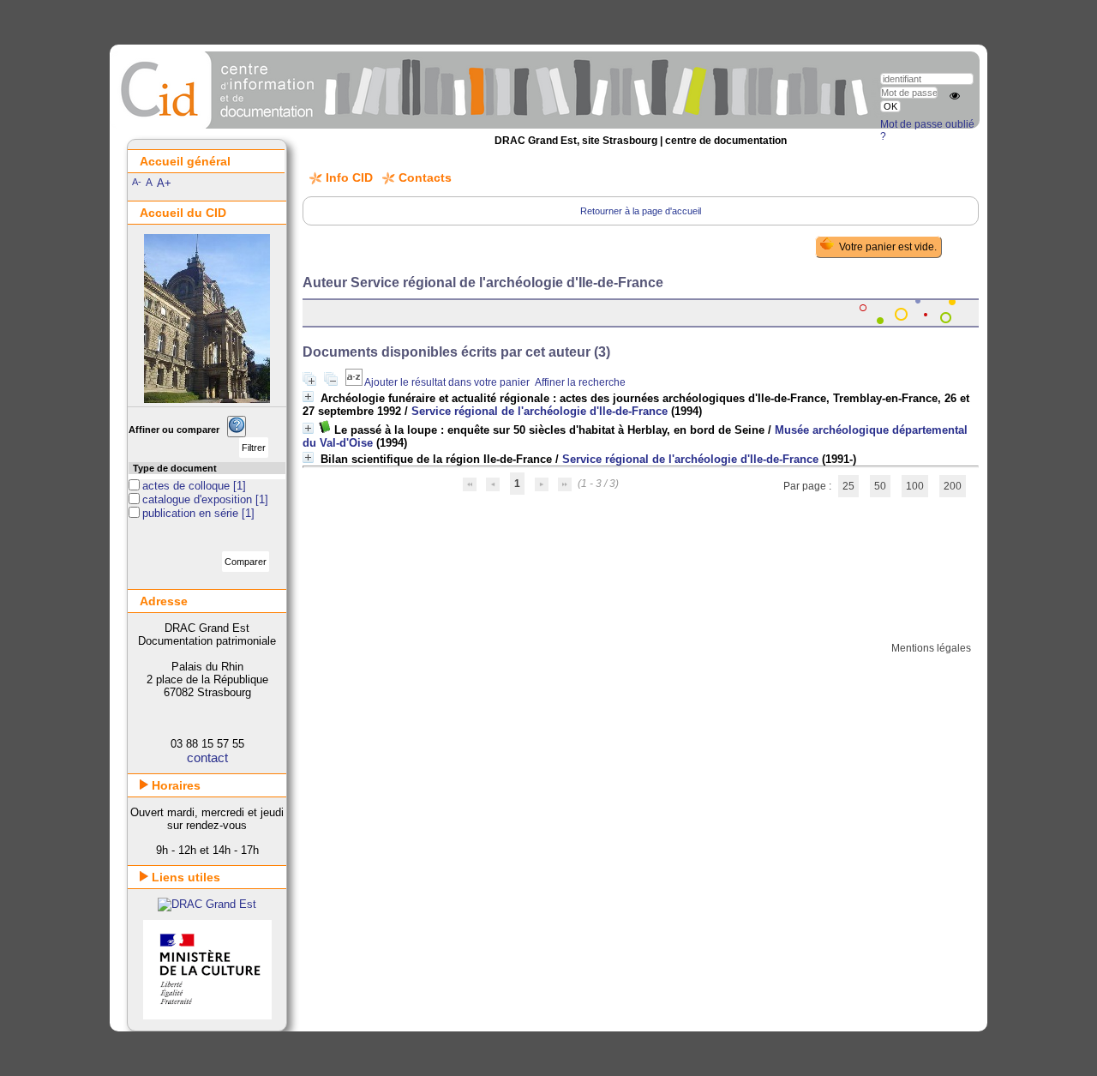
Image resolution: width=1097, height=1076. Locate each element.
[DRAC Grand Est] (207, 904)
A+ (164, 183)
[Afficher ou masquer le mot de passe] (955, 96)
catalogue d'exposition (198, 499)
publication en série (192, 513)
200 (953, 486)
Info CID (349, 177)
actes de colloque (187, 485)
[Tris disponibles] (354, 382)
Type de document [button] (175, 468)
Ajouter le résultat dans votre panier (447, 382)
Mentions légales (931, 648)
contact (207, 757)
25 (848, 486)
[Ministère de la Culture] (207, 1015)
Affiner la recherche (580, 382)
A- (136, 182)
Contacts (425, 177)
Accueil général (185, 161)
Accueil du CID (183, 212)
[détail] (308, 396)
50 (880, 486)
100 (915, 486)
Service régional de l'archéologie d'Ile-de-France (539, 411)
